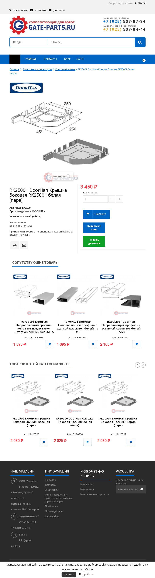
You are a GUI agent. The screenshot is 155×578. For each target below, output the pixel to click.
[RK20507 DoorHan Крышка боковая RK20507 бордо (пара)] (118, 394)
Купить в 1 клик (94, 227)
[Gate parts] (42, 26)
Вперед (143, 365)
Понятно (69, 574)
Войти (142, 3)
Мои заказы (86, 484)
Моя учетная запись (92, 473)
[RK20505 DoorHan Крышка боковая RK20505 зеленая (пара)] (31, 394)
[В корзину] (50, 344)
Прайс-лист (51, 506)
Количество (90, 192)
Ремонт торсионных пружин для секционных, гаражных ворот (59, 498)
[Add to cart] (44, 442)
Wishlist (131, 59)
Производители (54, 511)
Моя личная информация (94, 494)
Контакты (50, 479)
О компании (51, 489)
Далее (80, 59)
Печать (15, 246)
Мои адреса (87, 489)
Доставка (50, 484)
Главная (14, 69)
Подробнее (86, 574)
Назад (137, 365)
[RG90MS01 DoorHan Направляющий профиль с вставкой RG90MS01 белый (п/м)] (121, 295)
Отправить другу (24, 245)
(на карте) (33, 509)
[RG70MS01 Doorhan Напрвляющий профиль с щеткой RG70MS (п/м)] (77, 295)
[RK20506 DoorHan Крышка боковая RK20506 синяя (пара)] (74, 394)
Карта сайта (52, 516)
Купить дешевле (94, 241)
